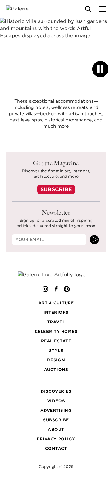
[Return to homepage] (56, 274)
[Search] (88, 9)
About (56, 429)
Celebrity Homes (56, 331)
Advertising (56, 410)
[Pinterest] (66, 289)
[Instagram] (45, 289)
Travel (56, 322)
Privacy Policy (56, 439)
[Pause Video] (100, 69)
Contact (56, 448)
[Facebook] (56, 289)
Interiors (56, 312)
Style (56, 350)
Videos (56, 401)
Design (56, 360)
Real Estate (56, 341)
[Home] (21, 9)
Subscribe (56, 189)
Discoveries (56, 391)
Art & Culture (56, 303)
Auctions (56, 369)
